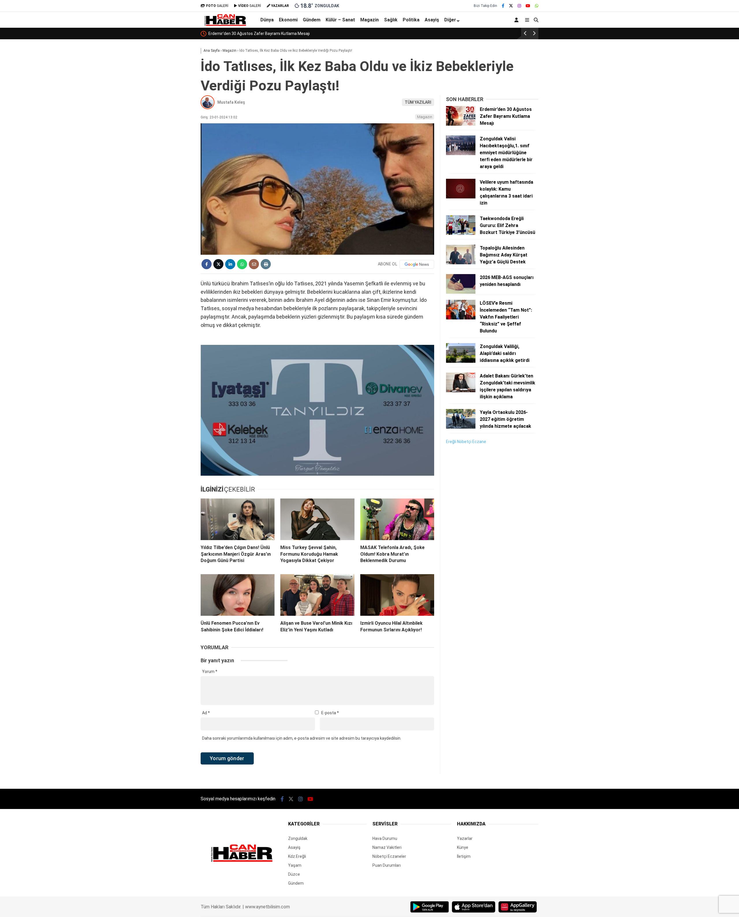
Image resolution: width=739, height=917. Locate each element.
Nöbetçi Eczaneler (389, 856)
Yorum (209, 671)
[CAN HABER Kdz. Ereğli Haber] (225, 25)
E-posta (330, 712)
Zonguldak (297, 838)
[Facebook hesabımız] (503, 5)
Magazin (369, 20)
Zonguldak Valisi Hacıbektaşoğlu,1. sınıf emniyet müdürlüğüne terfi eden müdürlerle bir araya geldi (298, 33)
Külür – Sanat (340, 20)
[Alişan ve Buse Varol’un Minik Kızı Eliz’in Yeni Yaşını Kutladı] (317, 595)
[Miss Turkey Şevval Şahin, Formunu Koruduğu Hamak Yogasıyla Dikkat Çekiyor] (317, 519)
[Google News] (417, 264)
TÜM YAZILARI (418, 102)
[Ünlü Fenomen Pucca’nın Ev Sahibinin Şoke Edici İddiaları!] (238, 595)
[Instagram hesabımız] (519, 5)
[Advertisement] (489, 537)
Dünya (267, 20)
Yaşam (294, 865)
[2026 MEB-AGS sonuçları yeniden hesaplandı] (460, 292)
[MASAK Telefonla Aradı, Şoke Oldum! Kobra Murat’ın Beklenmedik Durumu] (397, 519)
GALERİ (217, 6)
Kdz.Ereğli (297, 856)
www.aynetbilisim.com (267, 906)
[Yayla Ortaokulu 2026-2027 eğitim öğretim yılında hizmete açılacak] (460, 427)
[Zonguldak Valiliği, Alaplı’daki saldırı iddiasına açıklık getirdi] (460, 361)
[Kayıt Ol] (517, 20)
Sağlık (391, 20)
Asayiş (432, 20)
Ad (206, 712)
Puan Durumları (386, 865)
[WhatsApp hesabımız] (536, 5)
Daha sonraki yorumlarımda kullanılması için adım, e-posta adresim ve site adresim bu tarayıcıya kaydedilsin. (301, 738)
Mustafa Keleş (231, 102)
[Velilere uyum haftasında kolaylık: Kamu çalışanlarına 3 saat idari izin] (460, 197)
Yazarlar (465, 838)
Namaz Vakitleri (387, 847)
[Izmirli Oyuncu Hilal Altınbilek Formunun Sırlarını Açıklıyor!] (397, 595)
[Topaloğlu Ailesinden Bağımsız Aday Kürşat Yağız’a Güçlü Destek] (460, 263)
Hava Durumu (384, 838)
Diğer (450, 20)
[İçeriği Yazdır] (266, 264)
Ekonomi (288, 20)
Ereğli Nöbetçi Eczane (466, 441)
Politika (411, 20)
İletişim (464, 856)
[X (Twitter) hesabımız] (511, 5)
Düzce (294, 874)
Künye (462, 847)
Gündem (311, 20)
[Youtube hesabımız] (528, 5)
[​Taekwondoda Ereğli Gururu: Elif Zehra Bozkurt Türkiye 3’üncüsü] (460, 233)
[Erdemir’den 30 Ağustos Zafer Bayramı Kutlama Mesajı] (460, 124)
